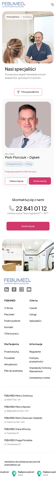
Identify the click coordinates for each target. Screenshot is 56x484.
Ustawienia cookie (39, 377)
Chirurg (29, 164)
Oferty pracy (11, 333)
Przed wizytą (11, 351)
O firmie (8, 308)
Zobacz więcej (16, 181)
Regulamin (35, 351)
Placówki (9, 314)
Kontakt (8, 327)
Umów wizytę (40, 181)
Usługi (32, 314)
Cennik (33, 308)
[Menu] (52, 4)
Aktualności (10, 364)
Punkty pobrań (12, 320)
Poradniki (9, 357)
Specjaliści (35, 320)
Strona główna (12, 17)
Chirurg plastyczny (14, 164)
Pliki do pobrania (13, 370)
